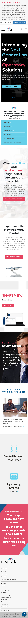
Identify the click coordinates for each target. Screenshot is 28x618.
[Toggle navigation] (26, 29)
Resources (7, 126)
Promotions (7, 134)
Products (7, 123)
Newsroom (3, 592)
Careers (3, 585)
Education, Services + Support (13, 142)
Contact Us (3, 588)
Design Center (8, 130)
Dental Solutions (9, 138)
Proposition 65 (4, 604)
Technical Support (5, 606)
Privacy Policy (4, 599)
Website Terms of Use (6, 597)
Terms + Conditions (5, 610)
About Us (3, 583)
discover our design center (13, 199)
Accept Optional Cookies (19, 22)
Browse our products (13, 257)
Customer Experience (6, 590)
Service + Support (5, 602)
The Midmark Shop (5, 595)
